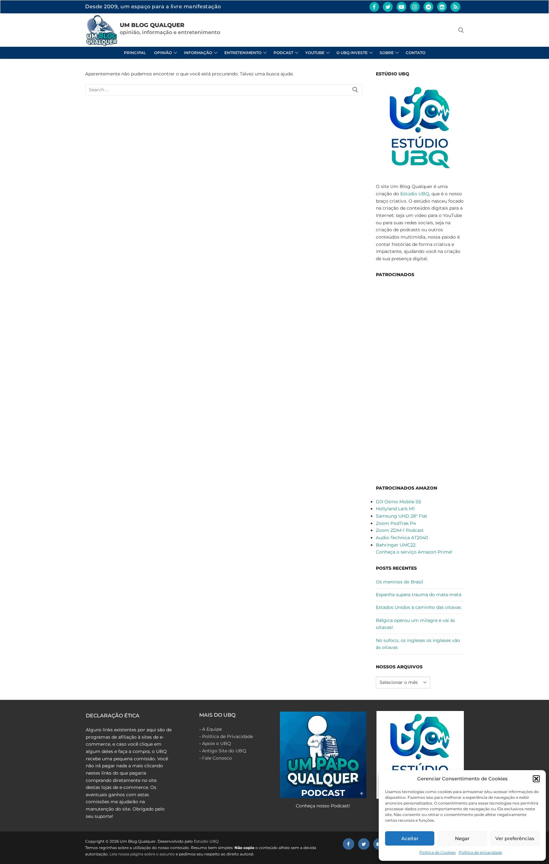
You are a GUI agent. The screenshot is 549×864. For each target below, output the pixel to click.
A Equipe (212, 729)
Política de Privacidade (227, 736)
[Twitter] (388, 7)
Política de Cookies (437, 852)
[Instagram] (415, 7)
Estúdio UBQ (414, 194)
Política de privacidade (480, 852)
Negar (462, 838)
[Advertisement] (420, 380)
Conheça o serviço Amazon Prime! (414, 552)
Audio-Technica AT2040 (402, 537)
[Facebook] (374, 7)
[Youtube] (401, 7)
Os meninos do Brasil (399, 582)
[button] (536, 779)
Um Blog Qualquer (152, 25)
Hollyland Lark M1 (395, 509)
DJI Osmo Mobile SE (398, 502)
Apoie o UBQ (216, 743)
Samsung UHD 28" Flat (401, 516)
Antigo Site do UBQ (224, 751)
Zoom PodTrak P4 (396, 523)
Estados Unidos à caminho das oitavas (418, 607)
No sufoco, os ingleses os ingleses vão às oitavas (418, 644)
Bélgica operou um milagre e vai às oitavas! (415, 624)
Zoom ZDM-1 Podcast (400, 530)
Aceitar (409, 838)
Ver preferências (514, 838)
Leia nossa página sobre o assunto (142, 854)
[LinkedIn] (442, 7)
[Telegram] (428, 7)
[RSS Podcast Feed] (455, 7)
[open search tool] (461, 30)
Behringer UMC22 (396, 545)
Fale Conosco (217, 758)
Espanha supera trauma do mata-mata (418, 594)
